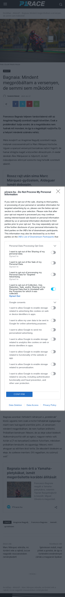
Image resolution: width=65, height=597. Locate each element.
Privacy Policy (49, 405)
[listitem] (32, 245)
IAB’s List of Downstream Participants (36, 237)
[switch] (53, 252)
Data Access (32, 405)
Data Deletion (15, 405)
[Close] (59, 192)
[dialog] (32, 298)
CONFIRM (19, 394)
